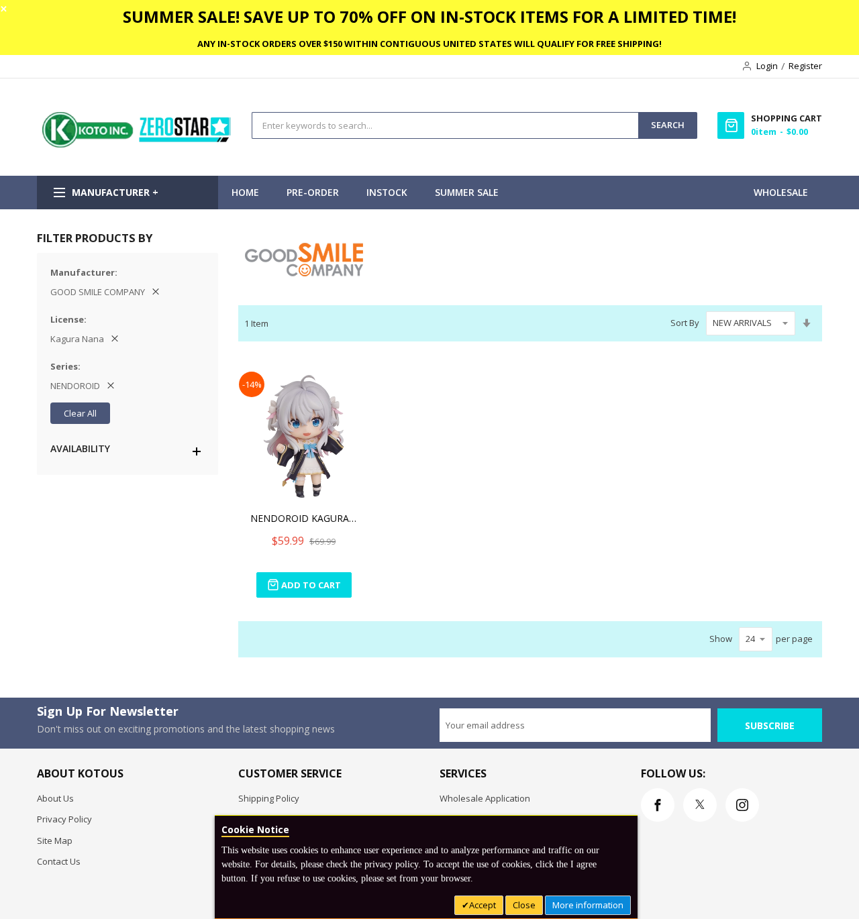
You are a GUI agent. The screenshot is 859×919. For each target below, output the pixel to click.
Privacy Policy (64, 819)
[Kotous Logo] (137, 144)
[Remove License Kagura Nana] (114, 339)
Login (767, 66)
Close (524, 905)
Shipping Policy (268, 798)
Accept (482, 905)
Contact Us (59, 861)
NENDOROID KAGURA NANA (304, 518)
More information (587, 905)
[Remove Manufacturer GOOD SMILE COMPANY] (155, 292)
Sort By (684, 323)
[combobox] (445, 125)
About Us (55, 798)
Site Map (54, 840)
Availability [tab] (80, 448)
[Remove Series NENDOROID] (110, 386)
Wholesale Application (485, 798)
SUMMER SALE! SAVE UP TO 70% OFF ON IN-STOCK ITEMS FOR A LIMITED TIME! (429, 16)
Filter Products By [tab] (94, 238)
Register (805, 66)
